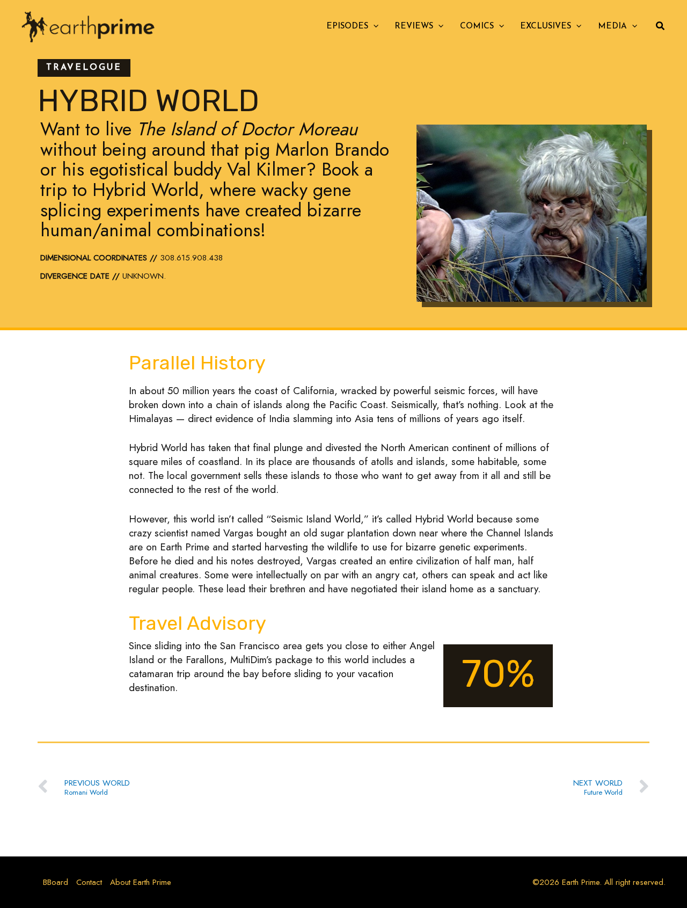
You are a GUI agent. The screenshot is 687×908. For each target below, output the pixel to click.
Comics (477, 27)
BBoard (55, 882)
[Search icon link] (661, 27)
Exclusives (545, 27)
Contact (89, 882)
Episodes (347, 27)
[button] (373, 27)
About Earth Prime (140, 882)
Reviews (413, 27)
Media (612, 27)
